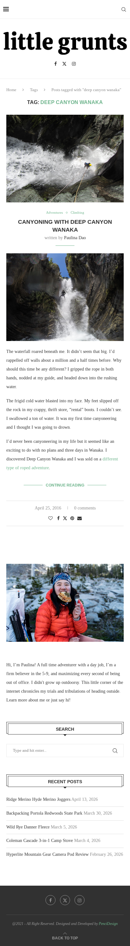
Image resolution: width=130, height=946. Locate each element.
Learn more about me (25, 700)
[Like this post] (50, 518)
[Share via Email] (79, 518)
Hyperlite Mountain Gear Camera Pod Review (47, 854)
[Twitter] (64, 64)
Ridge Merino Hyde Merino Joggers (38, 799)
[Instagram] (74, 64)
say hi (64, 700)
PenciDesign (108, 923)
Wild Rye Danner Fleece (28, 827)
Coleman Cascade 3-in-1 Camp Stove (39, 840)
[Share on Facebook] (58, 518)
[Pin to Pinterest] (72, 518)
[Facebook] (55, 64)
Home (11, 89)
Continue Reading (65, 485)
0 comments (85, 508)
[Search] (124, 9)
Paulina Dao (75, 237)
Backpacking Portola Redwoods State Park (44, 813)
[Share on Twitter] (65, 518)
